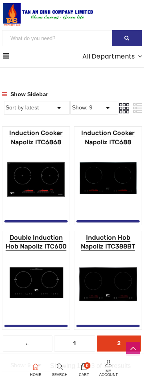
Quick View (36, 200)
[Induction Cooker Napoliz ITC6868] (36, 154)
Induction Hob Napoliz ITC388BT (108, 242)
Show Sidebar (28, 94)
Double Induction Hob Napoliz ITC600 (36, 242)
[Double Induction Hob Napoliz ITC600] (36, 259)
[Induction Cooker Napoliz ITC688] (108, 154)
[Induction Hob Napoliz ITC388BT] (108, 259)
